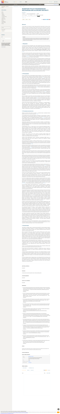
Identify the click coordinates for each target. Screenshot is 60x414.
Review (3, 27)
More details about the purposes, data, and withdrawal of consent (6, 413)
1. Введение (3, 14)
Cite (29, 19)
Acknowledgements (3, 21)
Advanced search (55, 4)
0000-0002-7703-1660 (30, 356)
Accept (58, 412)
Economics (21, 6)
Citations (3, 7)
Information (7, 6)
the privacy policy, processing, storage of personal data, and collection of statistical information (5, 43)
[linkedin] (47, 19)
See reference (24, 291)
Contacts (40, 4)
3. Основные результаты (4, 16)
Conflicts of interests (4, 22)
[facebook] (43, 19)
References (3, 23)
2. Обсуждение (3, 15)
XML (23, 19)
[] (23, 51)
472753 (29, 361)
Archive (28, 4)
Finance (23, 6)
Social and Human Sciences (16, 6)
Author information (3, 29)
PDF (26, 19)
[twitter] (45, 19)
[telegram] (46, 19)
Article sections (3, 6)
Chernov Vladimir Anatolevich (26, 354)
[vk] (44, 19)
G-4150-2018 (29, 362)
